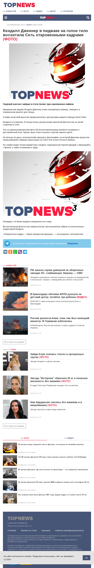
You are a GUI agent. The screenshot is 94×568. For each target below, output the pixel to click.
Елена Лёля (37, 25)
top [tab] (25, 438)
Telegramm (72, 243)
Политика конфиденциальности (69, 530)
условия (7, 559)
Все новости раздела (14, 341)
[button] (6, 18)
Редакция (46, 530)
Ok (86, 557)
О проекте (12, 530)
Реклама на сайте (29, 530)
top (9, 11)
